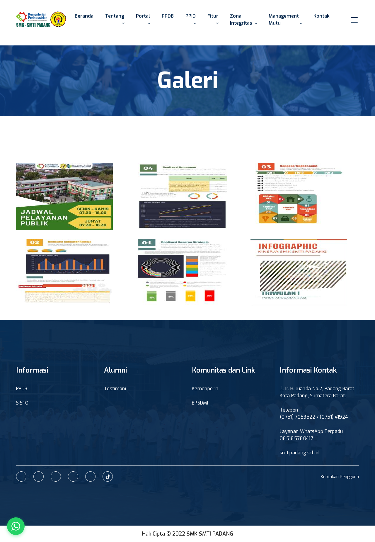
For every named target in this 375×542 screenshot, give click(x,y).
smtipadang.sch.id (299, 453)
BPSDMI (200, 403)
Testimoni (115, 388)
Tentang (114, 16)
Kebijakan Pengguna (340, 477)
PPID (190, 16)
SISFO (22, 403)
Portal (143, 16)
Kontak (321, 16)
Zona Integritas (241, 19)
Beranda (84, 16)
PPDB (168, 16)
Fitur (212, 16)
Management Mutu (284, 19)
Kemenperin (205, 388)
